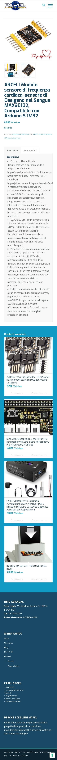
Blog (6, 647)
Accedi (11, 661)
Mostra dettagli (39, 393)
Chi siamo (8, 643)
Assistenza (10, 687)
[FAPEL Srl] (23, 5)
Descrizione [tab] (12, 150)
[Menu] (49, 5)
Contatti (7, 656)
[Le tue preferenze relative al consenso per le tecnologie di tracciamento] (52, 755)
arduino (42, 134)
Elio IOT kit (8, 652)
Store (6, 638)
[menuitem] (42, 5)
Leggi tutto (18, 393)
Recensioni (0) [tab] (30, 150)
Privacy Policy (13, 666)
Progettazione (11, 696)
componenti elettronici (20, 134)
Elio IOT (9, 693)
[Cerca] (42, 5)
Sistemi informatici (13, 702)
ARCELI (35, 134)
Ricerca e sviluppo (13, 699)
